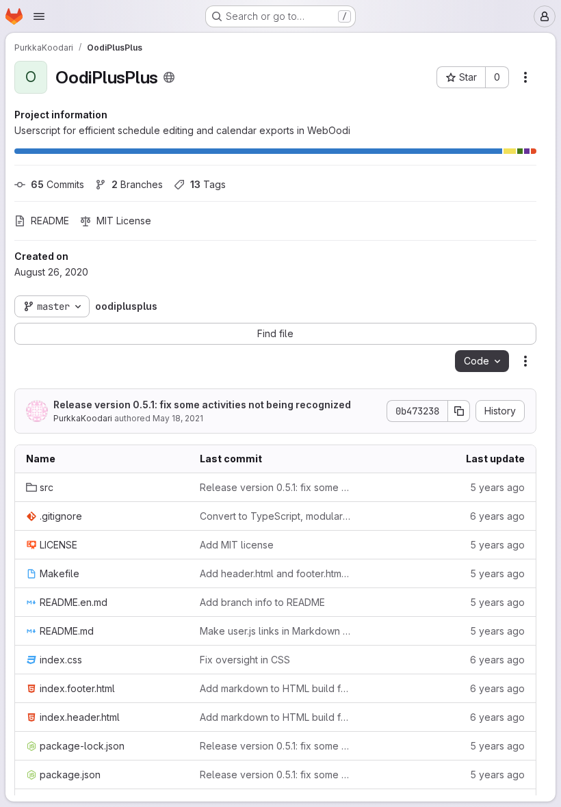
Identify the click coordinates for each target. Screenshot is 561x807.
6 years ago (497, 516)
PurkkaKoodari (82, 418)
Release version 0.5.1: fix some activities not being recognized (202, 404)
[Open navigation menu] (39, 16)
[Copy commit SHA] (459, 411)
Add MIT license (237, 545)
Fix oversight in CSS (245, 659)
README (50, 220)
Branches (137, 184)
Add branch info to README (262, 602)
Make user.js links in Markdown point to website (276, 631)
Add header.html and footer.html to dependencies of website (276, 573)
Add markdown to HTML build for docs (276, 688)
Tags (208, 184)
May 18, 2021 (178, 418)
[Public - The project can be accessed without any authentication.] (169, 77)
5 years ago (497, 487)
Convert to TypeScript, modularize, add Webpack (276, 516)
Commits (57, 184)
